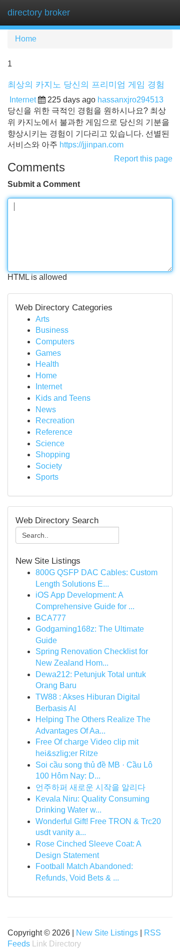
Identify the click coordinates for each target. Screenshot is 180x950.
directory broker (39, 12)
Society (49, 466)
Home (25, 38)
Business (52, 330)
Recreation (55, 420)
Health (47, 364)
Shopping (53, 454)
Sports (47, 477)
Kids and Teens (63, 398)
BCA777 (51, 618)
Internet (23, 99)
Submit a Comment (44, 184)
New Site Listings (107, 933)
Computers (55, 341)
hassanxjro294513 (131, 99)
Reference (54, 432)
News (46, 409)
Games (48, 353)
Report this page (143, 158)
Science (50, 443)
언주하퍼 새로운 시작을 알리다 (91, 787)
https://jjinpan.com (92, 144)
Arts (43, 319)
